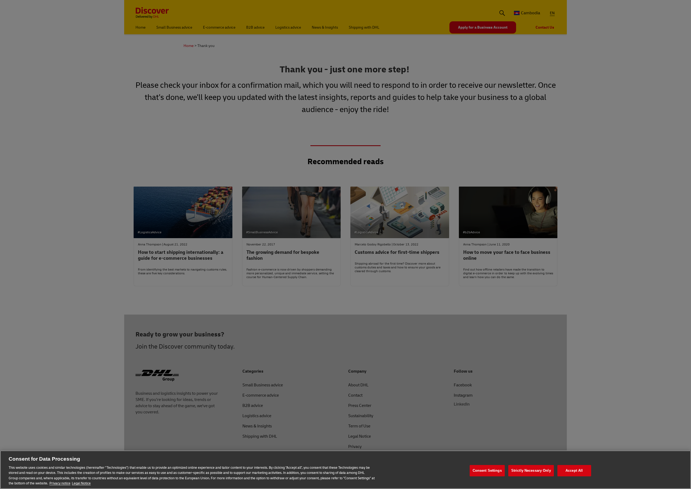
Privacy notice (59, 483)
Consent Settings (487, 471)
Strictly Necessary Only (531, 471)
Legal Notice (81, 483)
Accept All (574, 471)
